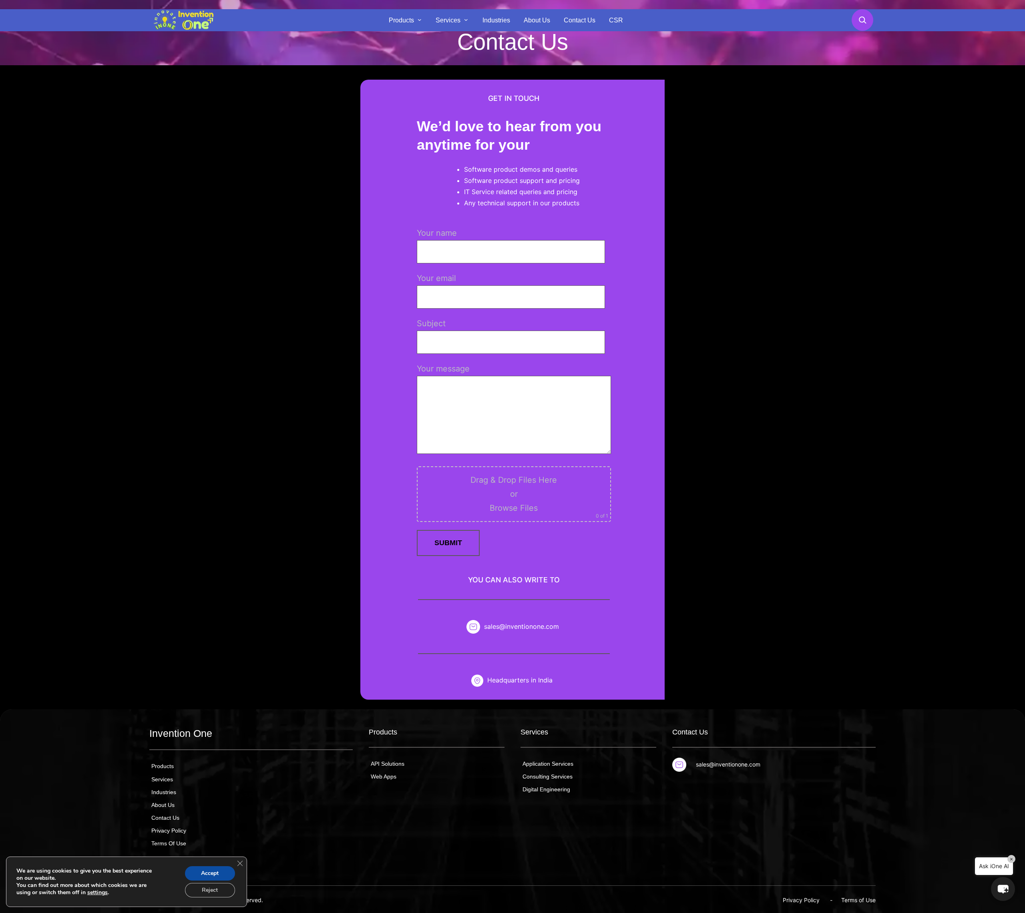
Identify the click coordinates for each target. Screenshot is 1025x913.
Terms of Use (858, 900)
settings (97, 892)
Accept (210, 873)
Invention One (180, 733)
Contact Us (690, 732)
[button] (1003, 889)
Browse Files (514, 508)
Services (534, 732)
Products (383, 732)
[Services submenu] (466, 20)
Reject (210, 890)
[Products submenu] (420, 20)
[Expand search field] (862, 20)
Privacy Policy (801, 900)
